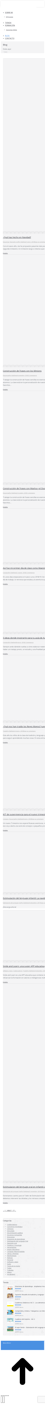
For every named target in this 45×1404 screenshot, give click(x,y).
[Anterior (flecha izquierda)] (2, 1399)
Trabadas (10, 1270)
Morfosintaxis (11, 1256)
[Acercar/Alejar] (8, 1395)
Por (22, 242)
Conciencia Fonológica (14, 1227)
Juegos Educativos (13, 1249)
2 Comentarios (32, 375)
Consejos (5, 573)
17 (13, 1210)
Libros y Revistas (13, 1254)
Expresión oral (14, 242)
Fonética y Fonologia (14, 1245)
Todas (5, 731)
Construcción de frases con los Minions (22, 370)
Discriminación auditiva (15, 1233)
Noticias (10, 1258)
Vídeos (9, 1272)
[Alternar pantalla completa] (6, 1395)
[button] (18, 9)
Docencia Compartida (14, 1235)
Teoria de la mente (13, 1266)
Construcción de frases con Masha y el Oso (24, 488)
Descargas (6, 242)
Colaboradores (17, 971)
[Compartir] (4, 1395)
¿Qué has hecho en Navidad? (17, 237)
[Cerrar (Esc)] (2, 1395)
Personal (10, 1260)
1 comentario (31, 493)
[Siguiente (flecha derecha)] (4, 1399)
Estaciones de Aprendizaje (16, 1239)
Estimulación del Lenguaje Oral (12, 903)
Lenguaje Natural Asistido (16, 1252)
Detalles (5, 253)
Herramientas (11, 1247)
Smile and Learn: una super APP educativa (23, 966)
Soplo (9, 1264)
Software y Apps (8, 971)
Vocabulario (11, 1274)
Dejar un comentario (29, 731)
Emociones (11, 1237)
